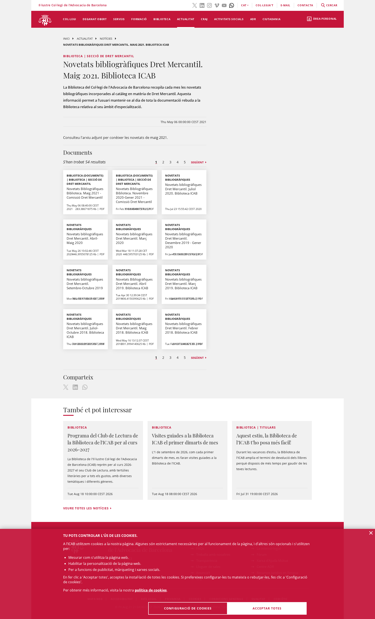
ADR (253, 19)
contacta (305, 5)
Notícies (106, 39)
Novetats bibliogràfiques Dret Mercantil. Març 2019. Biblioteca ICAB (183, 283)
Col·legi (69, 19)
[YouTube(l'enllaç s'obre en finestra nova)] (224, 5)
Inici (66, 39)
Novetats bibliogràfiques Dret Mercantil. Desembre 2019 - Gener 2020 (183, 240)
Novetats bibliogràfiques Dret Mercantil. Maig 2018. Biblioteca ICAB (134, 328)
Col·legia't (264, 5)
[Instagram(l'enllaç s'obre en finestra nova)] (209, 5)
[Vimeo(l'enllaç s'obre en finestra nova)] (216, 5)
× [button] (371, 533)
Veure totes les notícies (86, 508)
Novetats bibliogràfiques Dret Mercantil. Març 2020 (134, 238)
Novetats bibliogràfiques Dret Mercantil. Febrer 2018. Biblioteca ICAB (183, 328)
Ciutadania (272, 19)
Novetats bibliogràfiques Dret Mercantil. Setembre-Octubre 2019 (85, 283)
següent (197, 162)
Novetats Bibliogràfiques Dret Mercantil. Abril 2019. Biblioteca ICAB (134, 283)
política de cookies (151, 590)
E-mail (286, 5)
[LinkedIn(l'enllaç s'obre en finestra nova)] (202, 5)
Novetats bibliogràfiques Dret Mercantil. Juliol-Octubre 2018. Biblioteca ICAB (85, 330)
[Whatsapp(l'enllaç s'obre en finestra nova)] (231, 5)
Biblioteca (162, 19)
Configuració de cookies (188, 608)
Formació (139, 19)
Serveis (119, 19)
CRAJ (204, 19)
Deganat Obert (95, 19)
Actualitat (186, 19)
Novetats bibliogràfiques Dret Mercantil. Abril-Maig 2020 (85, 238)
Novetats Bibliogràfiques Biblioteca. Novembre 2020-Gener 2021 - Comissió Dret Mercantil (134, 195)
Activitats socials (229, 19)
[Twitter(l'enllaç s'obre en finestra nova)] (194, 5)
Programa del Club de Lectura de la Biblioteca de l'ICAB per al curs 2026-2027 (102, 442)
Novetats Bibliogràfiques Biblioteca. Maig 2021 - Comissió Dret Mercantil (85, 193)
